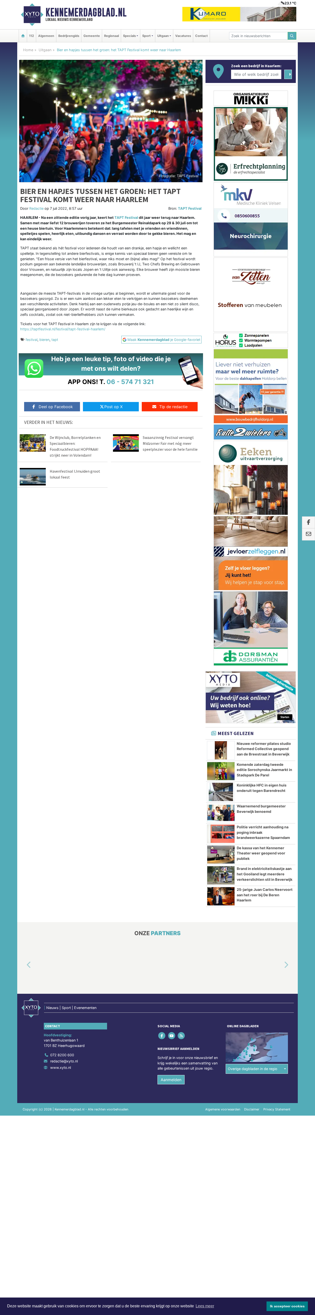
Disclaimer (251, 1109)
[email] (308, 534)
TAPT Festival (190, 208)
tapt (54, 339)
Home (28, 50)
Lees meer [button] (205, 1306)
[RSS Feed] (181, 1036)
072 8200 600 (62, 1055)
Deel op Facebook (56, 406)
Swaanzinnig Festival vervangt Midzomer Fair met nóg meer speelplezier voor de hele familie (170, 443)
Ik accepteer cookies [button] (287, 1306)
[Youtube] (172, 1036)
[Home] (23, 36)
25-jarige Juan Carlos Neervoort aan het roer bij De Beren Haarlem (265, 894)
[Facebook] (162, 1036)
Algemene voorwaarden (222, 1109)
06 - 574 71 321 (130, 381)
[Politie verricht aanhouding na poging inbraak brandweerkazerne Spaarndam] (221, 833)
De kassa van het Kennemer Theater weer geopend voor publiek (261, 853)
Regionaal (111, 36)
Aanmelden (171, 1079)
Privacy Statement (276, 1109)
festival (31, 339)
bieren (44, 339)
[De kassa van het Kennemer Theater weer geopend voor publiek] (221, 854)
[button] (23, 965)
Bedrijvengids (68, 36)
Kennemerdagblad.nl (86, 12)
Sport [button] (146, 36)
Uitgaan (45, 50)
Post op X (113, 406)
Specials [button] (129, 36)
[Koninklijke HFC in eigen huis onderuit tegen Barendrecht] (221, 792)
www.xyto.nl (60, 1067)
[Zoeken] (292, 36)
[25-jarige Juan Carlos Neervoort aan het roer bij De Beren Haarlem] (221, 896)
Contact (201, 36)
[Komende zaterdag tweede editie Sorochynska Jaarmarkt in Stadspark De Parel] (221, 771)
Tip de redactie (173, 406)
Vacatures (183, 36)
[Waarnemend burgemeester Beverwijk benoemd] (221, 812)
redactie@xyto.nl (64, 1061)
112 (31, 36)
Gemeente (91, 36)
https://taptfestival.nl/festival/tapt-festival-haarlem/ (62, 329)
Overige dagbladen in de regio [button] (252, 1069)
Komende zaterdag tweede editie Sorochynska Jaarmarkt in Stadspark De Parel (264, 769)
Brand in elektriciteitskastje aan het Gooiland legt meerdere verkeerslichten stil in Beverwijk (264, 873)
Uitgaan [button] (163, 36)
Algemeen (46, 36)
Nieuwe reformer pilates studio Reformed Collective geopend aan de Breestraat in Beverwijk (264, 748)
